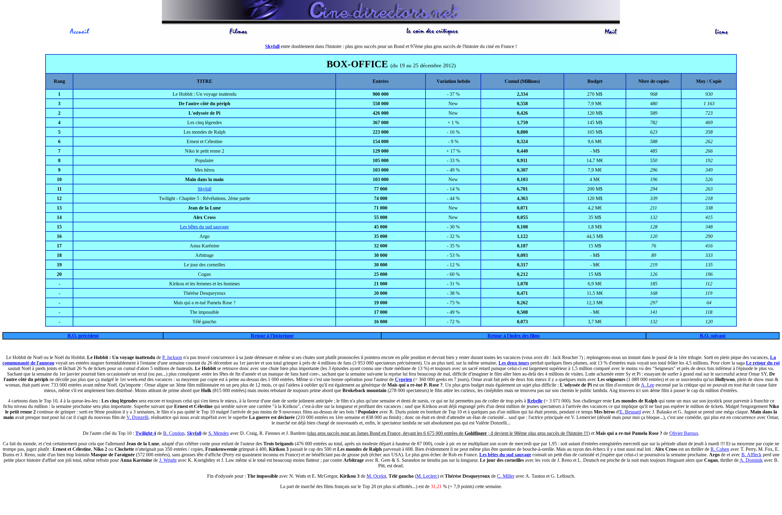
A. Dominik (751, 460)
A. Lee (647, 384)
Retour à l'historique (272, 335)
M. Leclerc (426, 476)
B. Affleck (751, 454)
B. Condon (174, 433)
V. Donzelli (137, 417)
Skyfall (204, 188)
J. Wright (168, 460)
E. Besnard (630, 411)
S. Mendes (218, 433)
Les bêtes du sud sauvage (204, 226)
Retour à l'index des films (514, 335)
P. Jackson (172, 357)
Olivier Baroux (683, 433)
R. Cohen (720, 449)
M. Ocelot (376, 476)
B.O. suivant (712, 335)
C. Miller (505, 476)
